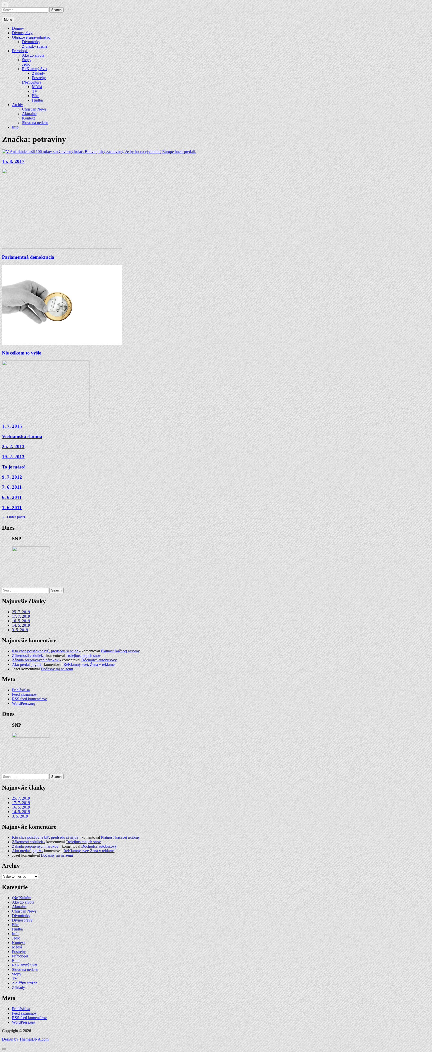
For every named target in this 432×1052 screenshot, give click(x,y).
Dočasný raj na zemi (57, 669)
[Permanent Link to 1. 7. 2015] (46, 416)
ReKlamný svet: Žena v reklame (89, 664)
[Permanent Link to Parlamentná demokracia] (62, 247)
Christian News (34, 109)
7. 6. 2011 (12, 487)
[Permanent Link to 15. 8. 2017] (99, 151)
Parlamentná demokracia (28, 257)
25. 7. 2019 (21, 612)
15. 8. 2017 (13, 161)
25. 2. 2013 (13, 446)
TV (35, 91)
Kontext (28, 118)
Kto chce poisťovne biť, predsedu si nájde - (46, 651)
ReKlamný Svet (34, 69)
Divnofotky (31, 42)
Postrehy (39, 78)
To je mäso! (14, 466)
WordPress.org (23, 703)
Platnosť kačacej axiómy (120, 651)
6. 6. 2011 (12, 497)
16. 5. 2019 (21, 621)
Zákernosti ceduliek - (28, 655)
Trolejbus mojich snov (83, 655)
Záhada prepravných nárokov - (36, 660)
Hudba (37, 100)
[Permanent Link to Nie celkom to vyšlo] (62, 343)
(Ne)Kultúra (31, 82)
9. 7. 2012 (12, 477)
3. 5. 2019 (20, 630)
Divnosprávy (22, 33)
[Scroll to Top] (4, 1049)
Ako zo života (33, 55)
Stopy (26, 60)
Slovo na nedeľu (35, 122)
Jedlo (26, 64)
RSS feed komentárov (29, 699)
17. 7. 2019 (21, 616)
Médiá (37, 87)
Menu (8, 19)
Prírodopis (20, 51)
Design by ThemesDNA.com (25, 1039)
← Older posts (13, 517)
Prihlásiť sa (21, 690)
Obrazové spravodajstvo (31, 37)
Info (15, 127)
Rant (16, 960)
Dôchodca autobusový (99, 660)
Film (35, 96)
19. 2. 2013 (13, 456)
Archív (17, 105)
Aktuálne (29, 114)
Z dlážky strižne (34, 46)
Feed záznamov (24, 694)
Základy (38, 73)
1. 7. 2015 (12, 426)
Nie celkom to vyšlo (22, 352)
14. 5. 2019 (21, 625)
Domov (18, 28)
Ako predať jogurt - (27, 664)
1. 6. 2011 (12, 507)
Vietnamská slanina (22, 436)
